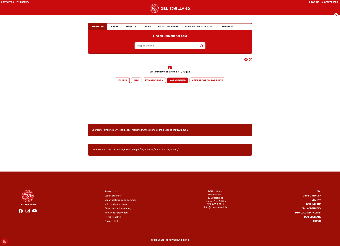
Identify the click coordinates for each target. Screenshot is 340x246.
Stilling (122, 81)
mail (161, 130)
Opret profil (331, 2)
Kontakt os (7, 2)
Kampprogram (154, 81)
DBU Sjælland (312, 217)
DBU (319, 192)
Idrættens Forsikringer (116, 213)
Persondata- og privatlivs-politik (170, 240)
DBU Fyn (316, 200)
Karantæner (178, 81)
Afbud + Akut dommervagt (118, 209)
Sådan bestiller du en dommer (120, 200)
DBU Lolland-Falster (308, 213)
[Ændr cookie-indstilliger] (4, 241)
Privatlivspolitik (113, 217)
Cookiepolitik (111, 221)
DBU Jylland (313, 204)
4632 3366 (182, 130)
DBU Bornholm (312, 196)
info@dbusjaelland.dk (215, 207)
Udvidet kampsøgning (197, 27)
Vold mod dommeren (116, 204)
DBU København (311, 209)
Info (136, 81)
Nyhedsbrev (22, 2)
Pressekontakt (112, 192)
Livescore (225, 27)
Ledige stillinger (113, 196)
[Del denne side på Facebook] (246, 60)
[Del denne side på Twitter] (250, 60)
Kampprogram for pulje (207, 81)
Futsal (317, 221)
